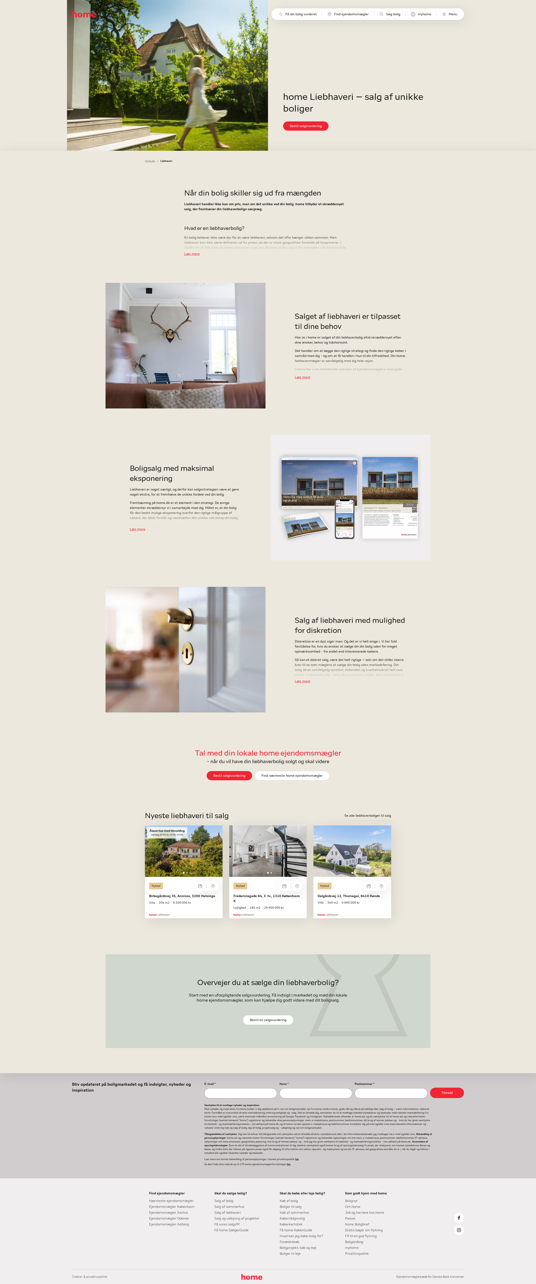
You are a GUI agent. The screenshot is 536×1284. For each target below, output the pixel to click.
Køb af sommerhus (294, 1212)
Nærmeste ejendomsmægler (171, 1201)
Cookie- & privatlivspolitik (89, 1276)
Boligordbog (354, 1242)
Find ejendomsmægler (351, 14)
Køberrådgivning (292, 1218)
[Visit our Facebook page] (459, 1218)
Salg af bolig (223, 1201)
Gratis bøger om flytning (364, 1230)
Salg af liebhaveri (227, 1212)
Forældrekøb (289, 1242)
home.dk (150, 161)
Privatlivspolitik (357, 1253)
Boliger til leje (290, 1253)
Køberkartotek (291, 1224)
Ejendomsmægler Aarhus (168, 1212)
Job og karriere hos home (364, 1212)
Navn (284, 1084)
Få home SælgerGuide (231, 1230)
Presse (350, 1218)
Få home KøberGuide (296, 1230)
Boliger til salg (291, 1206)
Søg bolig (393, 14)
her (297, 1159)
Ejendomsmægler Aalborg (169, 1224)
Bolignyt (351, 1201)
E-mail (210, 1084)
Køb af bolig (289, 1201)
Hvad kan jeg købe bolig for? (301, 1236)
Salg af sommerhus (229, 1206)
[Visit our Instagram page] (459, 1230)
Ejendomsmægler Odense (169, 1218)
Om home (352, 1206)
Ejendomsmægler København (171, 1206)
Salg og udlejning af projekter (236, 1218)
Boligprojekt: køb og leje (298, 1247)
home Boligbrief (357, 1224)
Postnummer (364, 1084)
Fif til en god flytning (361, 1236)
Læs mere (192, 254)
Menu (453, 14)
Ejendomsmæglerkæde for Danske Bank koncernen (430, 1276)
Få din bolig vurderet (301, 14)
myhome (424, 14)
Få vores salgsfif (227, 1224)
